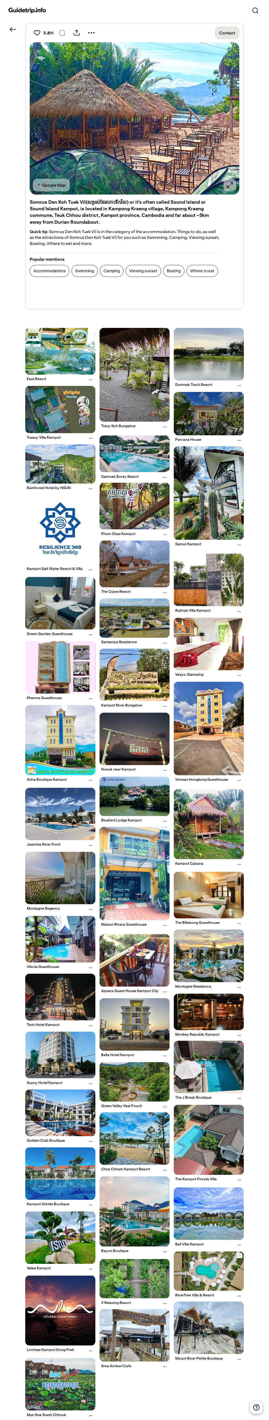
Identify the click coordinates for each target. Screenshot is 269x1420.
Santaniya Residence (119, 642)
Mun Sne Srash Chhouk (46, 1415)
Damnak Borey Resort (120, 476)
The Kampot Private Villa (196, 1179)
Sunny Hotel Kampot (44, 1082)
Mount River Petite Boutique (199, 1358)
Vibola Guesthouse (43, 967)
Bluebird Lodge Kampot (121, 820)
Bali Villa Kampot (189, 1244)
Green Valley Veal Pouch (121, 1106)
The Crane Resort (116, 591)
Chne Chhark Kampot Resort (125, 1169)
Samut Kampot (188, 544)
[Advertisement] (125, 294)
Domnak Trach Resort (193, 384)
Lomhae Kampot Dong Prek (50, 1350)
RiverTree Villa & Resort (194, 1295)
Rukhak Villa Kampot (192, 610)
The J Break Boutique (193, 1097)
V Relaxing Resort (116, 1303)
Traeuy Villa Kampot (44, 437)
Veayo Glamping (189, 674)
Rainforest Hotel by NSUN (49, 488)
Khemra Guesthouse (44, 698)
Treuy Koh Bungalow (118, 426)
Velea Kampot (39, 1268)
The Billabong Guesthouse (197, 923)
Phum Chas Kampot (118, 534)
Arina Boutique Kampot (47, 779)
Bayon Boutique (114, 1251)
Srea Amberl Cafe (116, 1366)
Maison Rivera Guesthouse (124, 924)
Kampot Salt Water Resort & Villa (54, 569)
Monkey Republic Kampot (197, 1034)
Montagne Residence (193, 986)
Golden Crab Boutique (46, 1140)
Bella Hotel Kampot (117, 1055)
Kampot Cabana (189, 863)
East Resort (36, 379)
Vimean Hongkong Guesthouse (201, 779)
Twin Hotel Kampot (43, 1025)
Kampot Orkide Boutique (48, 1204)
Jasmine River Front (43, 844)
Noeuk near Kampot (118, 769)
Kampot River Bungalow (121, 705)
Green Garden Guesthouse (50, 634)
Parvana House (188, 439)
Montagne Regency (43, 908)
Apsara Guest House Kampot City (130, 991)
